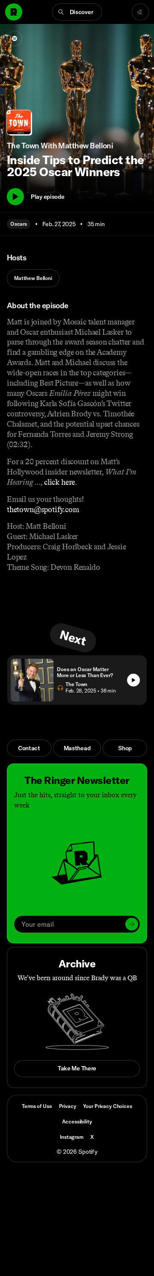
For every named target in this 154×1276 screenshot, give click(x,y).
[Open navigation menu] (140, 12)
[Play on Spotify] (14, 38)
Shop (125, 748)
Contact (29, 748)
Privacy (67, 1106)
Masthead (77, 748)
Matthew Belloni (33, 278)
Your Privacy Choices (107, 1106)
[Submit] (131, 924)
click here (59, 482)
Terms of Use (37, 1106)
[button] (77, 12)
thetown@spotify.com (43, 509)
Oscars (18, 224)
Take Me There (77, 1068)
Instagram (71, 1137)
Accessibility (77, 1121)
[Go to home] (13, 12)
